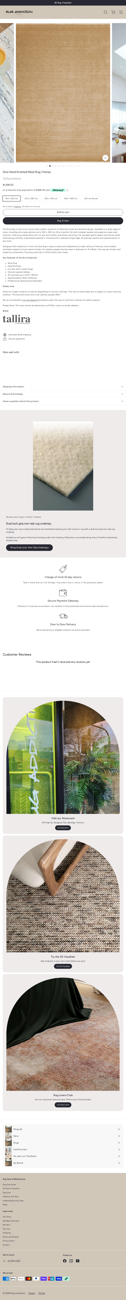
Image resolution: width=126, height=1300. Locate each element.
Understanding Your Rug (13, 1201)
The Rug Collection (12, 178)
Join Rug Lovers (63, 1105)
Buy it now (63, 220)
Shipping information (13, 386)
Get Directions (63, 828)
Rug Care (7, 1193)
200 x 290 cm (31, 198)
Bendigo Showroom (11, 1221)
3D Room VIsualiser (11, 1188)
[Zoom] (105, 158)
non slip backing (30, 300)
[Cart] (113, 12)
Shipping (17, 206)
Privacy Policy (9, 1241)
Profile (41, 1293)
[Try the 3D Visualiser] (63, 895)
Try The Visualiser (63, 966)
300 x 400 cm (70, 198)
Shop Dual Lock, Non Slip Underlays (29, 547)
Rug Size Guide (9, 1185)
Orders (31, 1293)
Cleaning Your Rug (10, 1196)
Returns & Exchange (13, 394)
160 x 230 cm (11, 198)
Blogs (5, 1205)
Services (6, 1229)
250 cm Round (91, 198)
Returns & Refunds (11, 1237)
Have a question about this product (21, 401)
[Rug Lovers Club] (63, 1034)
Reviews (6, 1225)
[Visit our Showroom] (63, 757)
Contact (6, 1245)
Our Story (7, 1217)
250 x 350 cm (50, 198)
